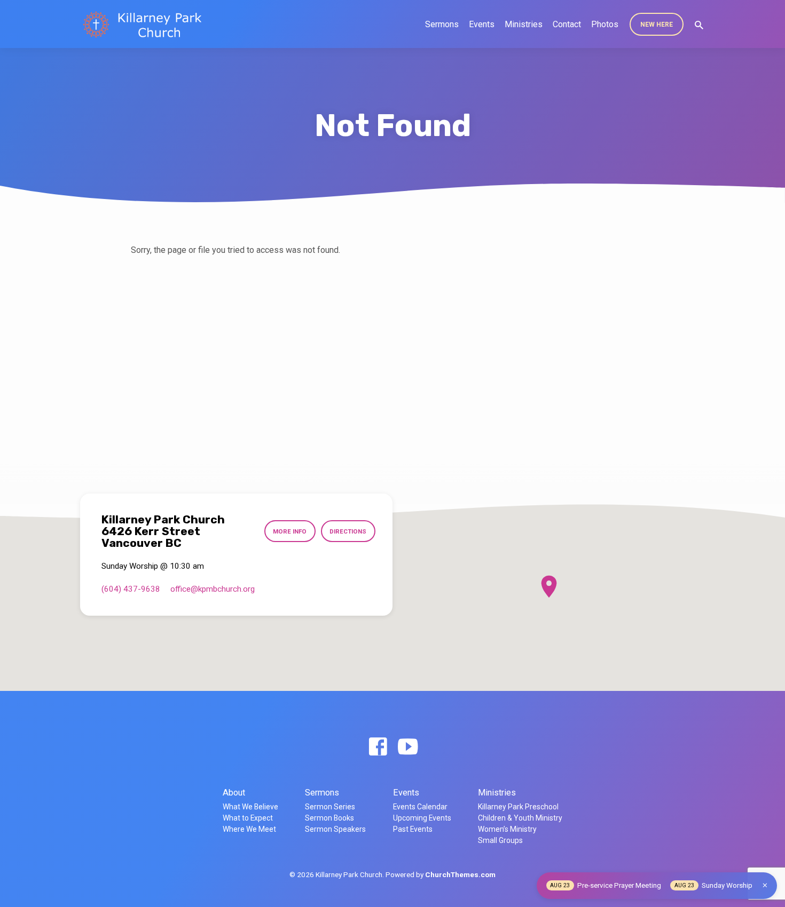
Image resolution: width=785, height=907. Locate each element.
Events (481, 24)
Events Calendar (420, 806)
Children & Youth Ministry (520, 818)
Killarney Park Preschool (518, 806)
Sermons (442, 24)
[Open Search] (699, 25)
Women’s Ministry (507, 829)
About (234, 792)
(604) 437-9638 (130, 589)
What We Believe (250, 806)
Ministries (524, 24)
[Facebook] (378, 747)
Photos (604, 24)
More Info (290, 531)
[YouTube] (408, 747)
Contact (567, 24)
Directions (347, 531)
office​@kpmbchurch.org (212, 589)
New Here (656, 24)
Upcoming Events (422, 818)
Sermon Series (330, 806)
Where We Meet (249, 829)
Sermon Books (329, 818)
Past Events (413, 829)
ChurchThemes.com (460, 874)
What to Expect (248, 818)
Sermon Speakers (335, 829)
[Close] (765, 885)
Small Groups (500, 840)
